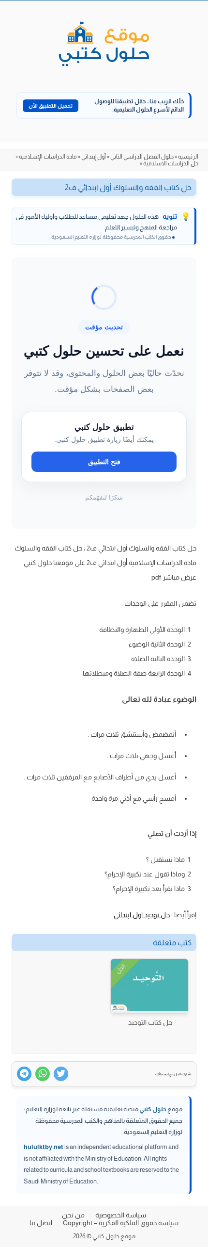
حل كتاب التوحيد (150, 1022)
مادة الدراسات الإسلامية (48, 156)
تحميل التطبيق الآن (51, 106)
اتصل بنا (41, 1223)
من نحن (73, 1215)
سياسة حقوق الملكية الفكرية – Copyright (120, 1223)
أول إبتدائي (93, 156)
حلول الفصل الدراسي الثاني (142, 156)
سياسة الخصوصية (120, 1215)
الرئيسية (188, 156)
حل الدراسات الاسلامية (170, 163)
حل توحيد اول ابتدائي (142, 915)
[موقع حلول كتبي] (104, 44)
